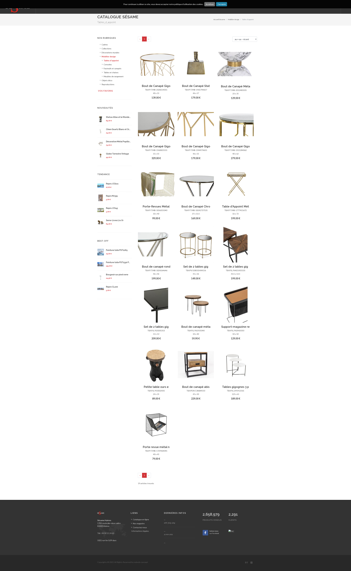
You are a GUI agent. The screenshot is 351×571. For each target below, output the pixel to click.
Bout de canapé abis (196, 387)
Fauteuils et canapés (112, 68)
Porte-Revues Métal (156, 206)
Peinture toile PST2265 (117, 250)
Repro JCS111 (112, 184)
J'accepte (221, 4)
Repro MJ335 (112, 196)
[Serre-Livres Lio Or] (100, 222)
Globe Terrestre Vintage (117, 154)
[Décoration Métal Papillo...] (100, 143)
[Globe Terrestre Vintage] (100, 155)
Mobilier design (233, 19)
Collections (106, 48)
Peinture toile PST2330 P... (118, 262)
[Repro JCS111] (100, 185)
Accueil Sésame (219, 19)
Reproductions (108, 84)
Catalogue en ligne (141, 519)
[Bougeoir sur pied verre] (100, 276)
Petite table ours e (156, 387)
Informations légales (140, 531)
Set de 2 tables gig (195, 266)
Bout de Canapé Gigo (156, 86)
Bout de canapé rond (156, 266)
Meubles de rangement (114, 76)
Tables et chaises (111, 72)
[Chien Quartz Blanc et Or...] (100, 131)
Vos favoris (105, 91)
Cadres (105, 44)
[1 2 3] (156, 64)
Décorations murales (110, 52)
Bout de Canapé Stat (196, 86)
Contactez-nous (140, 527)
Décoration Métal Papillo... (118, 141)
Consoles (108, 64)
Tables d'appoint (111, 60)
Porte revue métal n (156, 447)
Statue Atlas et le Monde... (118, 117)
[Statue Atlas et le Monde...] (100, 119)
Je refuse (210, 4)
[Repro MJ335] (100, 198)
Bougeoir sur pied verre (117, 274)
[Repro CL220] (100, 288)
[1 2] (196, 304)
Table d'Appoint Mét (235, 206)
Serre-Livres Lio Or (114, 220)
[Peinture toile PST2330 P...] (100, 264)
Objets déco (107, 80)
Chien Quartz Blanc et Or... (118, 129)
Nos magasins (139, 523)
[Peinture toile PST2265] (100, 252)
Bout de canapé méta (195, 326)
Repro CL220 (112, 287)
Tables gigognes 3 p (235, 387)
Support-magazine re (235, 326)
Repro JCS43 (112, 208)
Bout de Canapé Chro (195, 206)
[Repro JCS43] (100, 210)
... (164, 519)
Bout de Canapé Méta (235, 86)
